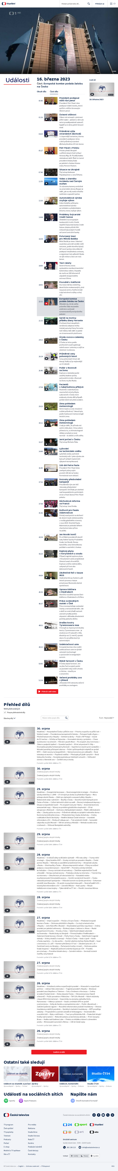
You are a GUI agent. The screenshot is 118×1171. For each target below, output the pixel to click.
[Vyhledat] (66, 718)
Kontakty (31, 1154)
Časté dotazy (33, 1150)
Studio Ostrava (34, 1136)
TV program (8, 1124)
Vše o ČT (7, 1154)
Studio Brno (32, 1132)
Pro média (32, 1124)
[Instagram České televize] (94, 1115)
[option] (74, 1155)
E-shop (6, 1147)
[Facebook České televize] (98, 1115)
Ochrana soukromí (32, 1166)
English (20, 1166)
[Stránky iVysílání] (96, 1125)
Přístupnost (45, 1166)
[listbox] (84, 1156)
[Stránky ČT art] (79, 1133)
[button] (59, 41)
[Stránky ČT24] (67, 1125)
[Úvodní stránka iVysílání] (10, 3)
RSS (113, 1166)
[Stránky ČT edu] (94, 1133)
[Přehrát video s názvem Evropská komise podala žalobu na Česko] (59, 41)
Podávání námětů (35, 1147)
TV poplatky (8, 1132)
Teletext (7, 1136)
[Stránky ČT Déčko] (67, 1133)
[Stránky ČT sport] (81, 1125)
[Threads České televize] (112, 1115)
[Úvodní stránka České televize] (17, 1115)
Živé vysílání (8, 1128)
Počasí (6, 1143)
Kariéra (31, 1143)
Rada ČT (31, 1139)
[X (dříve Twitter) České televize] (108, 1115)
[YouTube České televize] (103, 1115)
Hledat (89, 3)
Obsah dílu (41, 91)
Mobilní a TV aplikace (12, 1150)
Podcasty (7, 1139)
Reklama (31, 1128)
